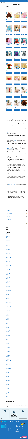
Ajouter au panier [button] (17, 21)
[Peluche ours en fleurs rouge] (17, 41)
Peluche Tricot (7, 384)
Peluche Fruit (7, 294)
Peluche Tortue (8, 381)
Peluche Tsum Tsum (8, 385)
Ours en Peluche (15, 140)
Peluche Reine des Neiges (9, 360)
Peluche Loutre (8, 323)
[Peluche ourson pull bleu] (17, 65)
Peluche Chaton (8, 266)
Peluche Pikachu (8, 355)
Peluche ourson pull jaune (24, 68)
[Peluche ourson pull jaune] (24, 65)
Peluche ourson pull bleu (16, 68)
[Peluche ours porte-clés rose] (9, 41)
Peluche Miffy (7, 331)
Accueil (1, 2)
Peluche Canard (8, 261)
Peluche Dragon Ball (8, 282)
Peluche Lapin (7, 318)
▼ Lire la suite (8, 406)
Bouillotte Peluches (8, 233)
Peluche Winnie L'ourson (9, 389)
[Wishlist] (11, 13)
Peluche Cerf (7, 262)
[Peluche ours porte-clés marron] (24, 26)
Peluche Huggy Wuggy (8, 307)
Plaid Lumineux (8, 392)
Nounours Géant (12, 132)
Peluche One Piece (8, 343)
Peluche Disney (8, 278)
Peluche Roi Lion (8, 364)
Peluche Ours (7, 344)
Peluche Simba (7, 371)
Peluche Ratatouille (8, 359)
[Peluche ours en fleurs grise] (24, 53)
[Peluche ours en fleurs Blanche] (9, 53)
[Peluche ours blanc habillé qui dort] (17, 103)
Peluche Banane (8, 253)
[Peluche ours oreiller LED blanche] (17, 28)
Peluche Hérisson (8, 303)
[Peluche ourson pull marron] (24, 78)
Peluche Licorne (8, 319)
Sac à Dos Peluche (8, 393)
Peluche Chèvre (8, 269)
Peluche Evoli (7, 289)
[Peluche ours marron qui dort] (17, 90)
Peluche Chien (7, 270)
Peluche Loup (7, 322)
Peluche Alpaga (8, 245)
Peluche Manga (8, 326)
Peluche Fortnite (8, 293)
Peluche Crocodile (8, 274)
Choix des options (9, 21)
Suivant (19, 10)
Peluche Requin (8, 363)
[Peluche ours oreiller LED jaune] (17, 15)
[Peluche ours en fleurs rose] (24, 41)
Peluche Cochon (8, 273)
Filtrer (7, 229)
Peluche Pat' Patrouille (8, 348)
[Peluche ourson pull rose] (17, 78)
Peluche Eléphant (8, 286)
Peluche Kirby (7, 314)
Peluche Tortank (8, 380)
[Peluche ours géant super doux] (9, 15)
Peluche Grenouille (8, 298)
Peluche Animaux (8, 248)
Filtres (8, 6)
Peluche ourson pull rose (16, 81)
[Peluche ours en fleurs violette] (17, 53)
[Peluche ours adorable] (9, 90)
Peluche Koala (8, 171)
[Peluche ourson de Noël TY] (9, 66)
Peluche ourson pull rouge (9, 81)
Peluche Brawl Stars (8, 257)
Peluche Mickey (8, 330)
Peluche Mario (7, 327)
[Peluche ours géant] (24, 103)
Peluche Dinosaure (8, 277)
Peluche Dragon (8, 281)
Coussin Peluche (8, 236)
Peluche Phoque (8, 351)
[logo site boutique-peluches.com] (4, 422)
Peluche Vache (7, 388)
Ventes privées (7, 396)
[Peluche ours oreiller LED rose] (24, 15)
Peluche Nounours (10, 184)
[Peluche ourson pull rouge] (9, 78)
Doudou (14, 184)
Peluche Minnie (8, 335)
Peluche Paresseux (8, 347)
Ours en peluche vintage (9, 148)
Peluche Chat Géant (8, 265)
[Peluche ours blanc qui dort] (24, 90)
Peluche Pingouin (8, 356)
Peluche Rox (7, 367)
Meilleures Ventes (8, 240)
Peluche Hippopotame (8, 306)
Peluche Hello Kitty (8, 302)
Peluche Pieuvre (8, 352)
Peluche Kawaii (8, 311)
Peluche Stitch (7, 376)
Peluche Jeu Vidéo (8, 310)
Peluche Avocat (8, 249)
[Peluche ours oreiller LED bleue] (9, 28)
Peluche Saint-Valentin (8, 368)
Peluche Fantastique (8, 290)
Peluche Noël (7, 339)
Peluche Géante (9, 429)
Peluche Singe (7, 372)
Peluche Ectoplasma (8, 285)
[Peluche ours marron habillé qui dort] (9, 103)
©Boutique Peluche (8, 437)
